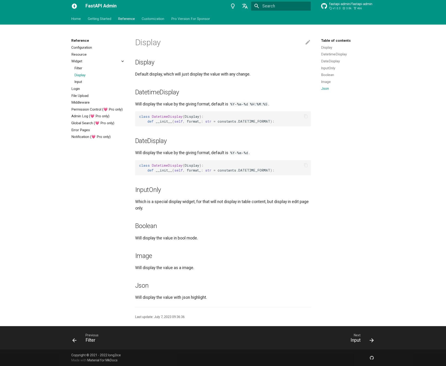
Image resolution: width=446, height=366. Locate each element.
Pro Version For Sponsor (190, 18)
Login (75, 88)
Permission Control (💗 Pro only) (97, 109)
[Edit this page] (308, 42)
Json (325, 88)
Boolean (327, 75)
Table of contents (336, 40)
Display (79, 75)
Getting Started (99, 18)
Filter (78, 68)
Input (78, 82)
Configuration (81, 47)
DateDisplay (330, 61)
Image (326, 82)
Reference (126, 18)
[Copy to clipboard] (306, 116)
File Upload (80, 95)
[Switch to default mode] (233, 6)
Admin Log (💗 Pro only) (90, 116)
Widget (76, 61)
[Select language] (245, 6)
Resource (79, 54)
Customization (153, 18)
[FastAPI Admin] (74, 6)
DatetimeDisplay (334, 54)
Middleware (80, 102)
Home (76, 18)
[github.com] (372, 357)
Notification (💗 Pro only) (91, 137)
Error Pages (80, 130)
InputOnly (328, 68)
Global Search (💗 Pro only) (92, 123)
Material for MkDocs (102, 360)
